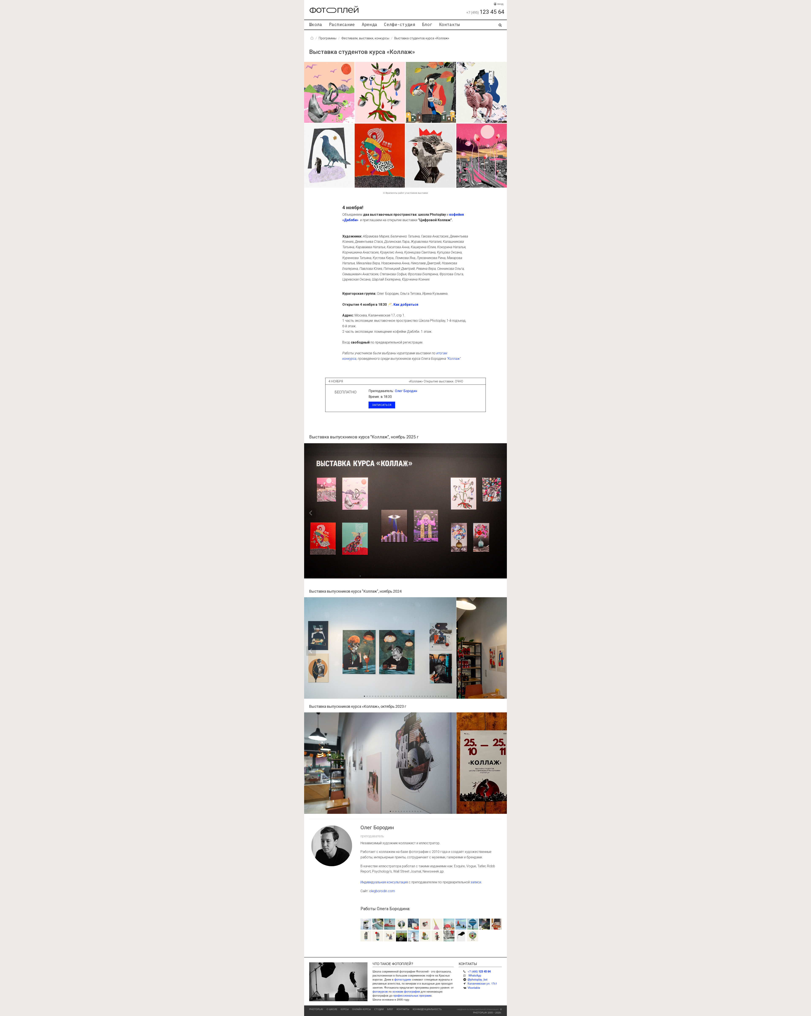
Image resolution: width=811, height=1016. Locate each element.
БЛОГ (390, 1009)
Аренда (369, 24)
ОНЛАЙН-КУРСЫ (361, 1009)
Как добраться (405, 305)
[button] (466, 510)
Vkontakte (474, 988)
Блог (427, 24)
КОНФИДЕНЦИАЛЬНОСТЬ (427, 1009)
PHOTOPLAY (316, 1009)
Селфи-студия (399, 24)
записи (476, 882)
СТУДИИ (379, 1009)
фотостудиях (402, 979)
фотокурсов (380, 991)
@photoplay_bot (477, 979)
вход (500, 4)
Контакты (449, 24)
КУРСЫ (345, 1009)
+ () (479, 971)
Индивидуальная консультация (384, 882)
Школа (315, 24)
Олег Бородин (406, 391)
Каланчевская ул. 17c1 (482, 983)
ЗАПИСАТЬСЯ (382, 404)
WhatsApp (474, 975)
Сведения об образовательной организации (478, 1009)
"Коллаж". (454, 359)
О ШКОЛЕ (332, 1009)
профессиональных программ (412, 995)
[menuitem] (316, 25)
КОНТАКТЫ (403, 1009)
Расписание (342, 24)
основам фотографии (406, 991)
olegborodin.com (382, 891)
